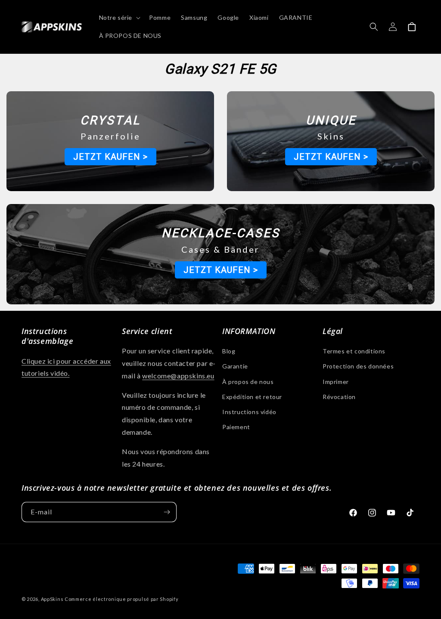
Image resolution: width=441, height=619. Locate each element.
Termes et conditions (354, 351)
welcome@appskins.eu (178, 375)
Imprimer (336, 381)
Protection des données (358, 366)
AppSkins (52, 599)
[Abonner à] (166, 512)
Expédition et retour (252, 396)
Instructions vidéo (249, 411)
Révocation (339, 396)
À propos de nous (248, 381)
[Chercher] (373, 26)
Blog (228, 351)
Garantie (235, 366)
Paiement (236, 426)
